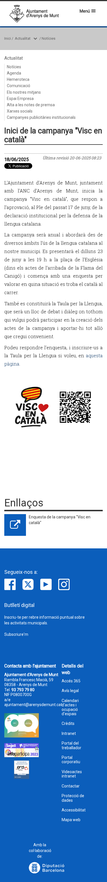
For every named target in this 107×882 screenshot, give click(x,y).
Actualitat (23, 38)
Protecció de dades (73, 798)
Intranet (69, 733)
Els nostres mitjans (24, 92)
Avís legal (70, 691)
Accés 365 (71, 681)
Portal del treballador (71, 745)
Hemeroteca (18, 79)
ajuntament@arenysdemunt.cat (33, 704)
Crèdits (68, 723)
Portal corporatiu (71, 759)
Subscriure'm (16, 634)
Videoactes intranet (72, 774)
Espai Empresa (20, 98)
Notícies (48, 38)
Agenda (14, 73)
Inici (7, 38)
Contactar (71, 786)
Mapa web (71, 820)
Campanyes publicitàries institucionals (41, 117)
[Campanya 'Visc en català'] (53, 407)
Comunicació (18, 85)
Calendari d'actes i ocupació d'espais (70, 707)
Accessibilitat (74, 810)
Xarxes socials (20, 111)
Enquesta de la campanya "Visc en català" (59, 520)
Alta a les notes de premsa (31, 105)
